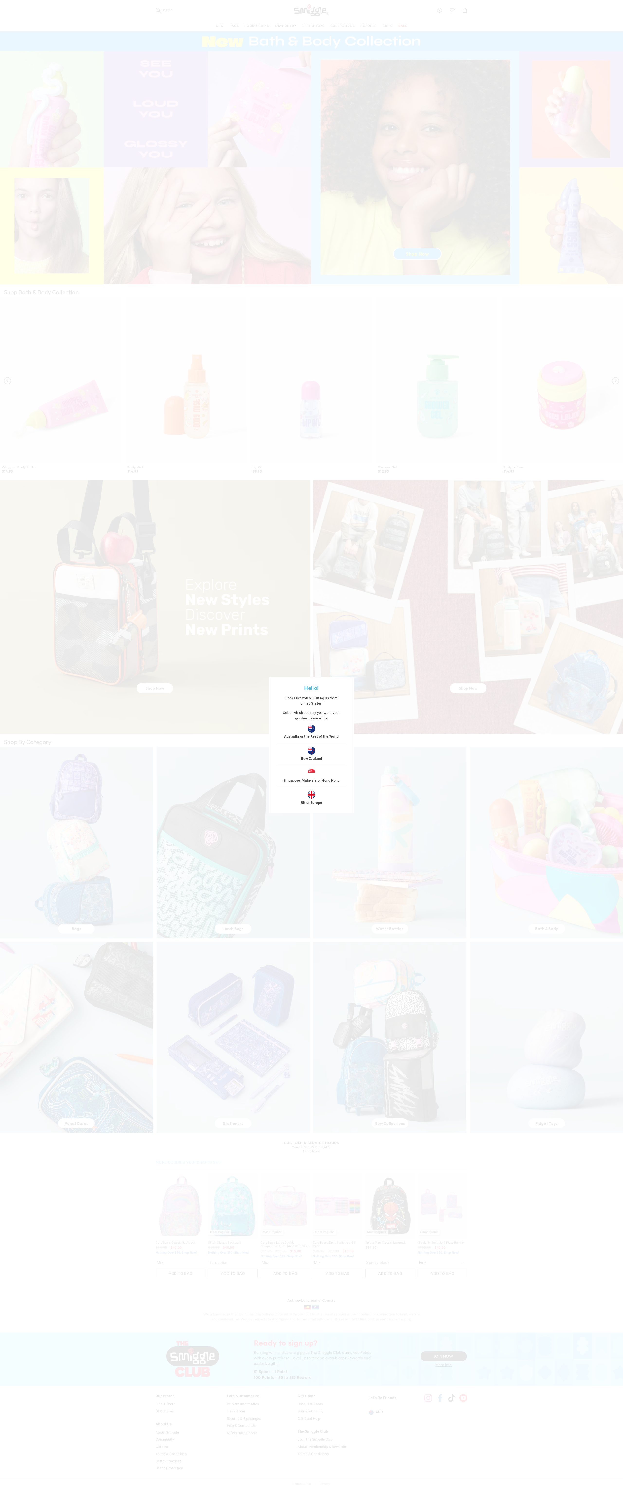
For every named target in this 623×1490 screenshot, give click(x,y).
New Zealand (311, 759)
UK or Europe (311, 803)
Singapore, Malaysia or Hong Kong (311, 780)
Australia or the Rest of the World (311, 736)
